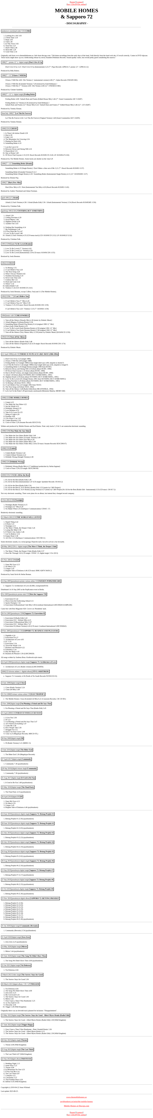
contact (80, 2)
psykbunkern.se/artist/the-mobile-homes (76, 1101)
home (72, 2)
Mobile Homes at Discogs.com (76, 1106)
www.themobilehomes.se (76, 1097)
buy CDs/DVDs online (76, 4)
